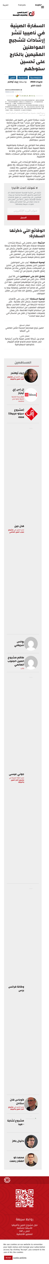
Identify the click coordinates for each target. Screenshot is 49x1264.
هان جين (19, 526)
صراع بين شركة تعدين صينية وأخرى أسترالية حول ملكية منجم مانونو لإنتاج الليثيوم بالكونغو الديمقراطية (24, 342)
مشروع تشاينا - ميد (15, 1122)
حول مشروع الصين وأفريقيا (25, 1225)
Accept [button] (8, 1257)
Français (22, 5)
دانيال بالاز (18, 1140)
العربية (5, 5)
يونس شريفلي (19, 643)
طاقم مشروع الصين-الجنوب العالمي (16, 661)
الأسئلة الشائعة (24, 1228)
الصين (12, 77)
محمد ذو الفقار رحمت (17, 1159)
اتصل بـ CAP (24, 1231)
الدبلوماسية (35, 77)
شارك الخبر (36, 85)
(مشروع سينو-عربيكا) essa (16, 413)
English (38, 5)
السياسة (23, 77)
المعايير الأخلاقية (24, 1234)
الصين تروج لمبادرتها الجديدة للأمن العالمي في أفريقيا (24, 329)
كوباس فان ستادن (17, 1101)
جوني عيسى (16, 774)
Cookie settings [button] (19, 1257)
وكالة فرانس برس (16, 988)
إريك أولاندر (13, 82)
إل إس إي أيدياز (18, 391)
